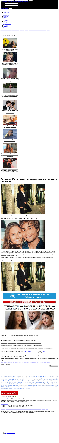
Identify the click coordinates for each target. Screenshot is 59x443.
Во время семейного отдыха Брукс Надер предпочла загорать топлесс (10, 126)
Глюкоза (56, 379)
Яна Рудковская (26, 388)
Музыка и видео (7, 24)
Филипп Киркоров (17, 388)
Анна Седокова (41, 378)
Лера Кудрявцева (21, 383)
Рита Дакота (46, 386)
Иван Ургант (4, 382)
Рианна (40, 386)
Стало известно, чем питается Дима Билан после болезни (36, 362)
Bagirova (44, 351)
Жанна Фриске (54, 380)
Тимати (10, 388)
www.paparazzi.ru (5, 398)
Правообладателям (10, 409)
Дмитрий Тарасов (33, 381)
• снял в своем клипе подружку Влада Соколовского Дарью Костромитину (21, 345)
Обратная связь (4, 404)
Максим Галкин (44, 383)
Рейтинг (5, 26)
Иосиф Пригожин (11, 382)
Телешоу (5, 25)
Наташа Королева (32, 385)
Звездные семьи (7, 18)
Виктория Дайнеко (38, 379)
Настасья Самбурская (13, 385)
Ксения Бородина (53, 382)
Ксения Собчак (5, 384)
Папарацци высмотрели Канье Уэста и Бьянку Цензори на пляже (10, 140)
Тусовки (5, 20)
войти (10, 8)
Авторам (3, 409)
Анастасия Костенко (53, 376)
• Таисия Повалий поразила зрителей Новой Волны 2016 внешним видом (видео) (19, 340)
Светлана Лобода (54, 386)
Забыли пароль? (4, 8)
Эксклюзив (6, 12)
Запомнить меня (10, 7)
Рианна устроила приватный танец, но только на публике (10, 50)
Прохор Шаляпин (33, 386)
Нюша (47, 385)
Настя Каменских (23, 385)
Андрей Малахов (26, 378)
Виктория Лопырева (49, 379)
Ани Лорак (34, 378)
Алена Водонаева (14, 376)
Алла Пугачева (31, 376)
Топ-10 (5, 21)
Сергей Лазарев (4, 388)
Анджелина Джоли (17, 378)
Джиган (20, 380)
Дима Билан (25, 380)
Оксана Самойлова (53, 385)
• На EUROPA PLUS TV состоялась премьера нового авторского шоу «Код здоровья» (19, 335)
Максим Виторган (35, 383)
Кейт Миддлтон (27, 382)
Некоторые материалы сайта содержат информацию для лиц (31, 409)
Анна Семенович (49, 378)
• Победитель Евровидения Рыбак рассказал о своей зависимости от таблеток (18, 337)
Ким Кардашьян (36, 382)
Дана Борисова (4, 380)
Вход (4, 27)
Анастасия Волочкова (42, 376)
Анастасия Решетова (6, 378)
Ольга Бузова (5, 386)
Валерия (14, 379)
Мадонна (28, 383)
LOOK (5, 22)
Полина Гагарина (24, 386)
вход (2, 1)
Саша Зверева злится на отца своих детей (11, 362)
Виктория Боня (29, 379)
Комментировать (53, 365)
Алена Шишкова (23, 376)
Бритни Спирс (8, 379)
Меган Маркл (4, 385)
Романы (5, 17)
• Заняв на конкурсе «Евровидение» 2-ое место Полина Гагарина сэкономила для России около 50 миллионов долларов (27, 348)
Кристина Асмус (44, 382)
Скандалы (5, 16)
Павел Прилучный (14, 386)
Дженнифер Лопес (12, 380)
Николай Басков (41, 385)
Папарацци (6, 15)
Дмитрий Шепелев (42, 380)
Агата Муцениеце (5, 376)
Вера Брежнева (21, 379)
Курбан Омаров (13, 383)
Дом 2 (49, 381)
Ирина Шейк (20, 382)
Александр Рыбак (28, 351)
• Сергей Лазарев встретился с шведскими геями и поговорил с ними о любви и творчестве (21, 343)
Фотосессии (6, 13)
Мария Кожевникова (53, 383)
